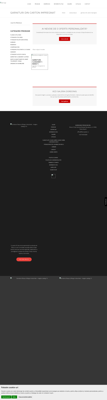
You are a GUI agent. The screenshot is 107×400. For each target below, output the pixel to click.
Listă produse (73, 13)
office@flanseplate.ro (83, 132)
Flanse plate (53, 169)
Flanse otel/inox (15, 35)
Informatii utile (53, 132)
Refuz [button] (14, 397)
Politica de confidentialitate (53, 160)
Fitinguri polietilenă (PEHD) (19, 39)
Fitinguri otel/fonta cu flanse (20, 49)
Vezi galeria (64, 101)
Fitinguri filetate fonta (18, 54)
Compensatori (14, 47)
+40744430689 (83, 134)
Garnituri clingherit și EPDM (38, 66)
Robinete (13, 44)
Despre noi (53, 129)
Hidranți (13, 52)
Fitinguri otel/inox (16, 37)
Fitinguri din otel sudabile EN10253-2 (54, 144)
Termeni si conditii (53, 162)
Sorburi (12, 42)
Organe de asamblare (17, 63)
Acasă (53, 124)
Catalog (53, 137)
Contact (53, 149)
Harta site (53, 167)
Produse (53, 127)
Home (63, 13)
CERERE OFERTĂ (53, 152)
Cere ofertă (64, 39)
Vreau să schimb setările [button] (25, 397)
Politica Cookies (53, 157)
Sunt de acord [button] (6, 397)
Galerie (53, 134)
